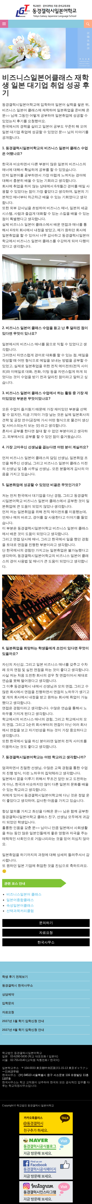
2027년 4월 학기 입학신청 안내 (23, 1029)
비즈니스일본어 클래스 (24, 894)
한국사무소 (46, 942)
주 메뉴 (4, 24)
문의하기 (46, 923)
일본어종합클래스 (20, 900)
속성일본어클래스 (20, 905)
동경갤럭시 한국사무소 (17, 985)
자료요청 (46, 932)
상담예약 (8, 994)
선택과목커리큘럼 (20, 911)
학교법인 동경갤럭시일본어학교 (46, 11)
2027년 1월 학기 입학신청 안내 (23, 1021)
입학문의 (8, 1003)
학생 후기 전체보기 (15, 976)
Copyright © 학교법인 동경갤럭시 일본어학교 (28, 1105)
